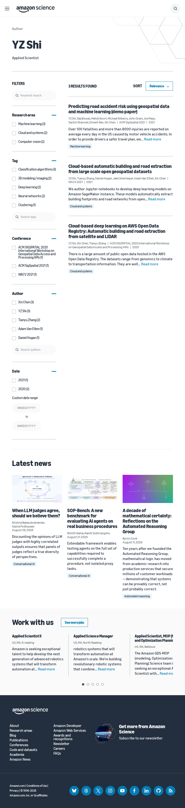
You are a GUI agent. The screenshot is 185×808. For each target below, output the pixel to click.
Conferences (19, 745)
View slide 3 (93, 684)
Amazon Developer (67, 725)
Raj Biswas (83, 118)
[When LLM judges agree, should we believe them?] (37, 489)
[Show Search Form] (175, 8)
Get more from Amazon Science (142, 729)
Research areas (21, 730)
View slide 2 (88, 684)
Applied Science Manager (93, 636)
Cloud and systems (81, 206)
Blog (13, 735)
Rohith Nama (75, 533)
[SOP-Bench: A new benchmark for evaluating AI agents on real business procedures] (92, 489)
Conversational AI (24, 564)
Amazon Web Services (69, 730)
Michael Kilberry (118, 118)
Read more (152, 139)
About (14, 725)
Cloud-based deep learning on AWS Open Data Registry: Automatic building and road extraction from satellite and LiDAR (116, 231)
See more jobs (74, 622)
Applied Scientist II (26, 636)
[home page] (35, 8)
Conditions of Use (37, 786)
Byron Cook (130, 538)
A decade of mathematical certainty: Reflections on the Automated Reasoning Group (147, 521)
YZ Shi (72, 118)
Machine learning (80, 146)
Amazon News (20, 759)
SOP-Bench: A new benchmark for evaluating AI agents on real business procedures (92, 518)
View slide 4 (97, 684)
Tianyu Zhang (85, 178)
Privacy (14, 790)
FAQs (57, 753)
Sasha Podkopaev (23, 526)
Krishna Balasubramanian (28, 522)
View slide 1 (83, 684)
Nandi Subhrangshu (97, 533)
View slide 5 (102, 684)
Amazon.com (17, 786)
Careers (59, 748)
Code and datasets (23, 749)
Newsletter (61, 743)
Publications (19, 740)
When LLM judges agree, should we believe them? (36, 513)
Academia (17, 754)
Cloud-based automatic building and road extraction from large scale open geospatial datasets (120, 168)
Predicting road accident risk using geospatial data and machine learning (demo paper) (118, 108)
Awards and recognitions (63, 737)
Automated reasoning (137, 596)
